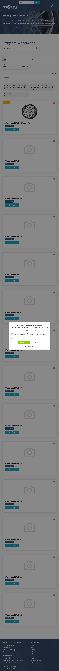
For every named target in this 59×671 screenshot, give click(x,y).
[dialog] (29, 335)
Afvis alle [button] (36, 342)
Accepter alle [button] (24, 342)
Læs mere (34, 330)
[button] (29, 347)
